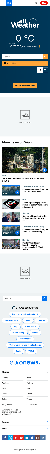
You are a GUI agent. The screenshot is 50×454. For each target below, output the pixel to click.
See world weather (25, 85)
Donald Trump (18, 333)
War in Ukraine (11, 320)
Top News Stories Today (33, 186)
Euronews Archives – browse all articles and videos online (11, 412)
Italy (15, 326)
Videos (29, 399)
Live (44, 3)
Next (29, 388)
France (35, 333)
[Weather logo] (25, 24)
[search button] (45, 56)
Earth (4, 388)
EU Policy (30, 383)
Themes (5, 372)
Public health (30, 326)
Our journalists (32, 404)
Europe (5, 378)
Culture (5, 399)
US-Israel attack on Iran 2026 (25, 314)
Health (4, 394)
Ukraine (41, 320)
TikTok (31, 351)
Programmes (7, 404)
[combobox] (25, 56)
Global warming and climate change (25, 345)
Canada (25, 213)
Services (5, 422)
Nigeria (25, 240)
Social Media (25, 339)
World (29, 378)
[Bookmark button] (39, 46)
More (4, 428)
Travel (29, 394)
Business (5, 383)
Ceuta (18, 351)
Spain (28, 320)
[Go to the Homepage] (9, 3)
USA (4, 175)
